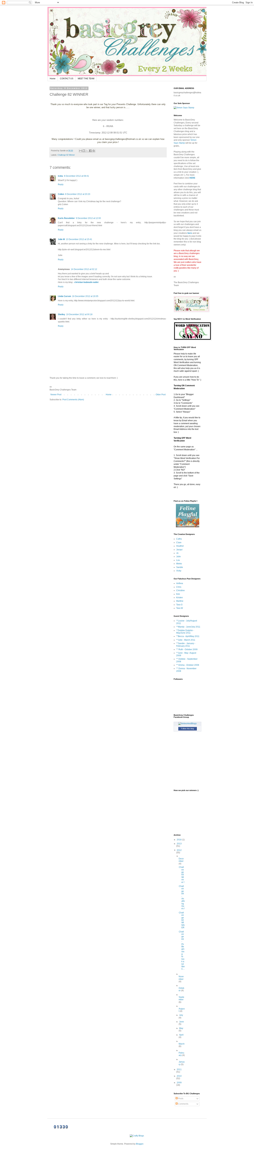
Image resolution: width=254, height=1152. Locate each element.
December (181, 859)
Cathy (179, 539)
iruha (60, 176)
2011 (179, 1069)
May (181, 1028)
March (182, 1044)
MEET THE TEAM (86, 78)
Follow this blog (187, 729)
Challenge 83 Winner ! (181, 874)
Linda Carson (64, 296)
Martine (179, 601)
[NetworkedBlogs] (187, 723)
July (181, 1015)
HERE (192, 178)
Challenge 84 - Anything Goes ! (182, 897)
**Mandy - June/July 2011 (188, 627)
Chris (178, 587)
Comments (183, 1104)
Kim (178, 594)
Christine (180, 590)
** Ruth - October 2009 (186, 649)
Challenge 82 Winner (66, 155)
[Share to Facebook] (90, 150)
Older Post (161, 394)
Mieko (179, 563)
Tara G (179, 604)
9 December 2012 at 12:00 (88, 218)
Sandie (179, 567)
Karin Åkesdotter (66, 218)
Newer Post (55, 394)
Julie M (61, 239)
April (181, 1035)
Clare (178, 542)
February (181, 1054)
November (181, 977)
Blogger (139, 1144)
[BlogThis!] (84, 150)
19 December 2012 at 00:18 (79, 314)
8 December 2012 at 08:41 (76, 176)
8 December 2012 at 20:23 (77, 194)
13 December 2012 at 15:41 (79, 239)
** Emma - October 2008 (187, 665)
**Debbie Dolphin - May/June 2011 (185, 631)
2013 (179, 843)
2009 (179, 1082)
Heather (180, 546)
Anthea (179, 583)
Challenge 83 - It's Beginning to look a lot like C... (182, 950)
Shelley (61, 314)
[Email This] (80, 150)
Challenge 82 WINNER (182, 920)
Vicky (178, 571)
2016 (179, 839)
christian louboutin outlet (86, 282)
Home (52, 78)
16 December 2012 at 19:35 (85, 296)
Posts (180, 1098)
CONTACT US (66, 78)
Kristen (179, 597)
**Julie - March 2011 (185, 640)
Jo (177, 553)
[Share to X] (87, 150)
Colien (61, 194)
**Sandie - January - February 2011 (185, 644)
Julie (178, 556)
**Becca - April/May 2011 (187, 636)
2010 (179, 1076)
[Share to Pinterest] (93, 150)
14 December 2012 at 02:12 (84, 269)
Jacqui (179, 549)
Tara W (179, 608)
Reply (60, 184)
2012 (179, 850)
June (181, 1021)
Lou (178, 560)
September (181, 998)
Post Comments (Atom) (73, 399)
